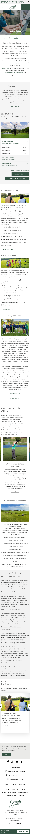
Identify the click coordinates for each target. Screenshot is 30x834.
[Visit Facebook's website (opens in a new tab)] (8, 761)
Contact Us (14, 784)
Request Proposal (15, 491)
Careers (21, 795)
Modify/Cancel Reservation (16, 776)
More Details (5, 725)
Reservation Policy (11, 795)
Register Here (5, 68)
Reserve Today (9, 729)
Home (5, 38)
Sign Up (6, 754)
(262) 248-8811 (16, 767)
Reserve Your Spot (8, 249)
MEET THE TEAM (15, 106)
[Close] (28, 1)
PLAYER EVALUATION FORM (17, 178)
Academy (16, 38)
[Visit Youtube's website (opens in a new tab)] (17, 761)
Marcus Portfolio (22, 790)
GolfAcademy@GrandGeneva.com (13, 72)
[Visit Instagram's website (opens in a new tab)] (12, 761)
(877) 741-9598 (20, 771)
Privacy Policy (12, 792)
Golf (10, 38)
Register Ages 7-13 (15, 393)
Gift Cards (22, 784)
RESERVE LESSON (20, 174)
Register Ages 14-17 (15, 398)
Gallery (7, 784)
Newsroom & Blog (23, 792)
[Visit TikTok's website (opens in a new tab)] (22, 761)
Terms (4, 792)
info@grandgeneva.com (16, 779)
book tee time (23, 831)
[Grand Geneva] (15, 804)
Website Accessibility (9, 790)
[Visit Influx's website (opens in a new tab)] (18, 823)
